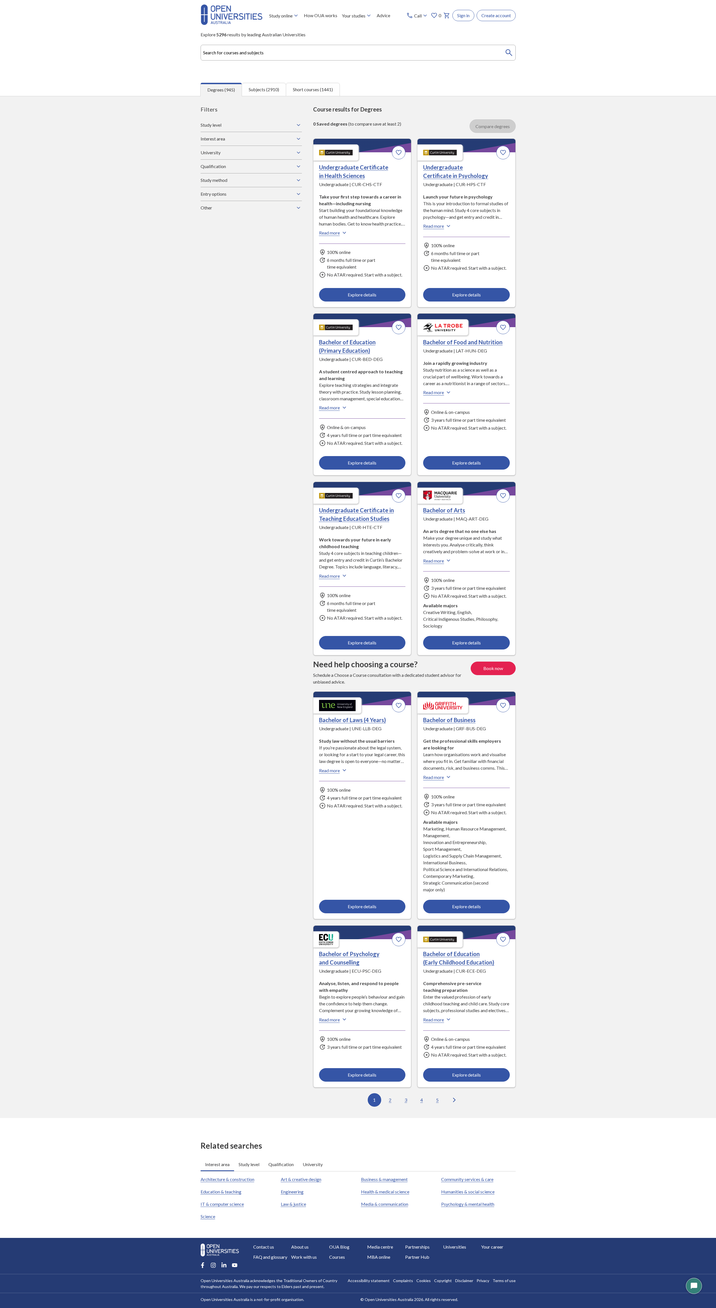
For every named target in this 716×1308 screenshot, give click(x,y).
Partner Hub (417, 1257)
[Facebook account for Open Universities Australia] (202, 1265)
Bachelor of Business (449, 720)
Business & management (384, 1179)
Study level (211, 125)
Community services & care (467, 1179)
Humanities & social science (468, 1191)
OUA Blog (339, 1246)
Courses (337, 1257)
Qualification (213, 166)
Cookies (423, 1280)
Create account (496, 15)
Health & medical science (385, 1191)
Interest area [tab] (217, 1164)
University (211, 152)
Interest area (213, 138)
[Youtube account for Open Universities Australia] (234, 1265)
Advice (383, 15)
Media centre (380, 1246)
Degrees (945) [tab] (221, 89)
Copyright (443, 1280)
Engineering (292, 1191)
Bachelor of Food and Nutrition (462, 342)
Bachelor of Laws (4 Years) (352, 720)
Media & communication (384, 1204)
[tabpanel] (358, 607)
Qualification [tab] (281, 1164)
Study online (281, 15)
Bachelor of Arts (444, 510)
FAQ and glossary (270, 1257)
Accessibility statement (369, 1280)
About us (300, 1246)
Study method (214, 180)
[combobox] (358, 53)
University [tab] (313, 1164)
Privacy (483, 1280)
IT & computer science (222, 1204)
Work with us (304, 1257)
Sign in (463, 15)
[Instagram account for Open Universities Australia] (213, 1265)
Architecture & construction (227, 1179)
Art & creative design (301, 1179)
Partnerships (417, 1246)
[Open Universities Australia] (231, 23)
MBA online (378, 1257)
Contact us (263, 1246)
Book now (493, 668)
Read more (329, 232)
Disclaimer (464, 1280)
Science (208, 1216)
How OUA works (320, 15)
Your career (492, 1246)
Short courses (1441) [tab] (313, 89)
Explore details (362, 294)
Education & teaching (221, 1191)
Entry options (213, 194)
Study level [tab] (249, 1164)
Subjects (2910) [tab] (264, 89)
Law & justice (293, 1204)
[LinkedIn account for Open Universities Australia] (224, 1265)
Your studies (353, 15)
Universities (454, 1246)
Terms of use (504, 1280)
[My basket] (446, 15)
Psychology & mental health (467, 1204)
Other (206, 207)
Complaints (403, 1280)
